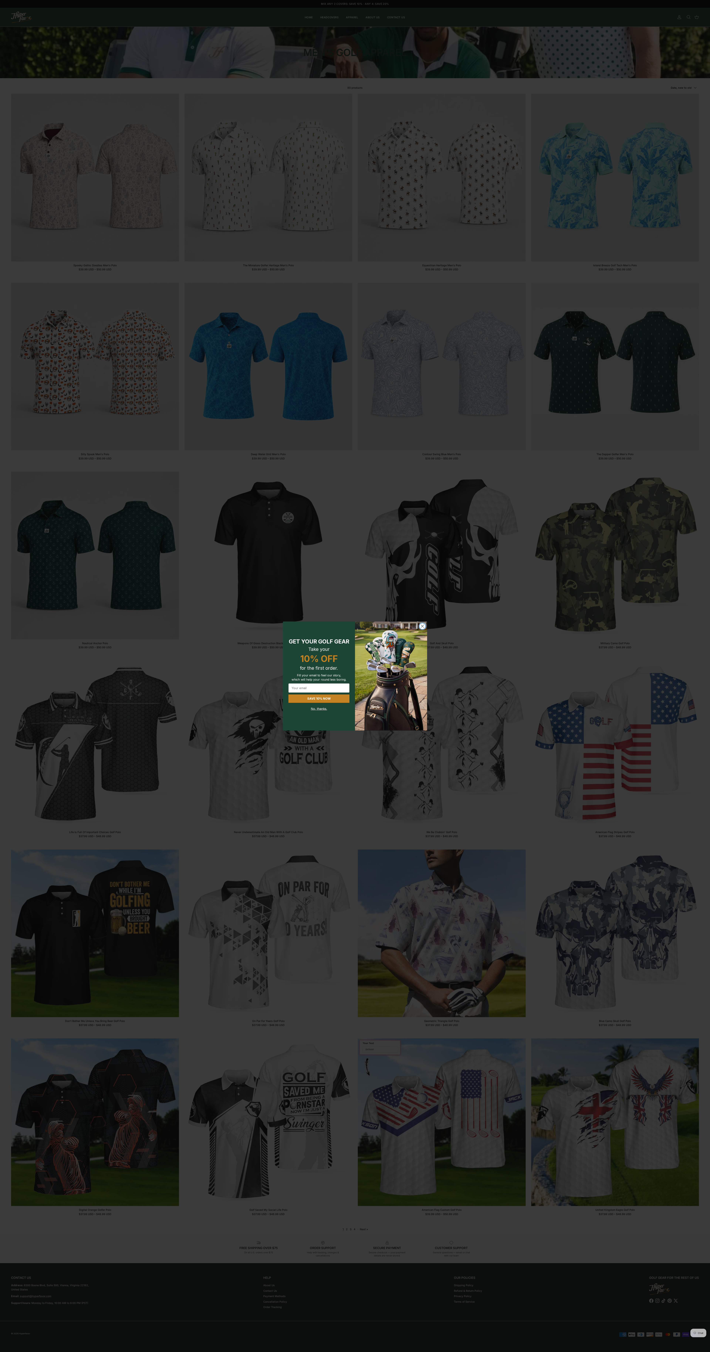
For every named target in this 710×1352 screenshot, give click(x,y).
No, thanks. (319, 709)
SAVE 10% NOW (319, 698)
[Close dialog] (422, 626)
